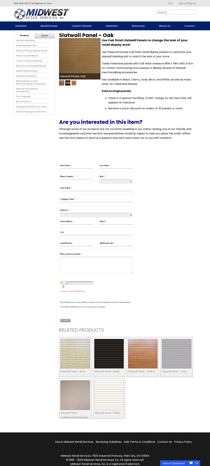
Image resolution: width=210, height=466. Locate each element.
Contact (189, 26)
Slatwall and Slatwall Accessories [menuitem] (27, 90)
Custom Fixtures (82, 26)
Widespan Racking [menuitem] (26, 76)
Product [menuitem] (24, 35)
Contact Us (164, 442)
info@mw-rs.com (42, 3)
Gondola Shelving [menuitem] (25, 40)
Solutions (20, 26)
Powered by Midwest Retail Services (43, 14)
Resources (138, 26)
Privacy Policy (183, 442)
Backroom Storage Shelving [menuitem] (31, 65)
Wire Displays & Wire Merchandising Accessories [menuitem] (31, 82)
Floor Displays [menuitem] (23, 96)
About (74, 442)
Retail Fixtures (49, 26)
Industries (112, 26)
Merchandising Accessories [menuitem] (31, 111)
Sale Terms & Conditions (139, 442)
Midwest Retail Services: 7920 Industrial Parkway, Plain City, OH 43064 (105, 456)
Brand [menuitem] (45, 35)
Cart (170, 3)
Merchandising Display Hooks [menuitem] (31, 50)
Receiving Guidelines (109, 442)
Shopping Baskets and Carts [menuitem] (31, 106)
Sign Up (192, 3)
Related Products (81, 330)
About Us (164, 26)
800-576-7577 (22, 3)
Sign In (182, 3)
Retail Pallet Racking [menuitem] (26, 70)
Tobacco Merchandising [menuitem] (29, 60)
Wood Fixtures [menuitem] (23, 101)
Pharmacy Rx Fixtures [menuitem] (27, 55)
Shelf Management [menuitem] (26, 45)
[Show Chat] (191, 463)
